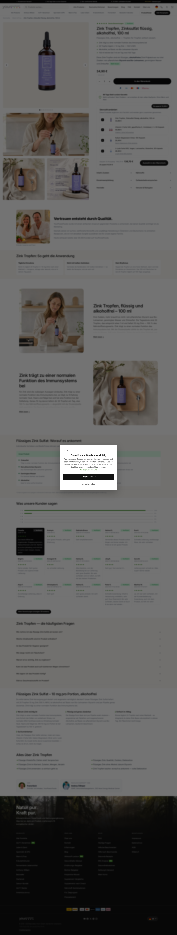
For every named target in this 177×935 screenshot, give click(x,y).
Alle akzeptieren (88, 477)
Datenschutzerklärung (88, 470)
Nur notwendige (88, 484)
